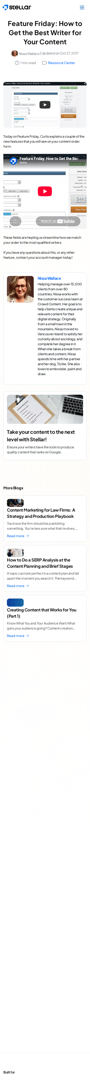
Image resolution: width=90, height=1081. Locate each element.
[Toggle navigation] (82, 7)
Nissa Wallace (29, 53)
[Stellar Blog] (17, 7)
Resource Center (61, 63)
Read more (16, 536)
